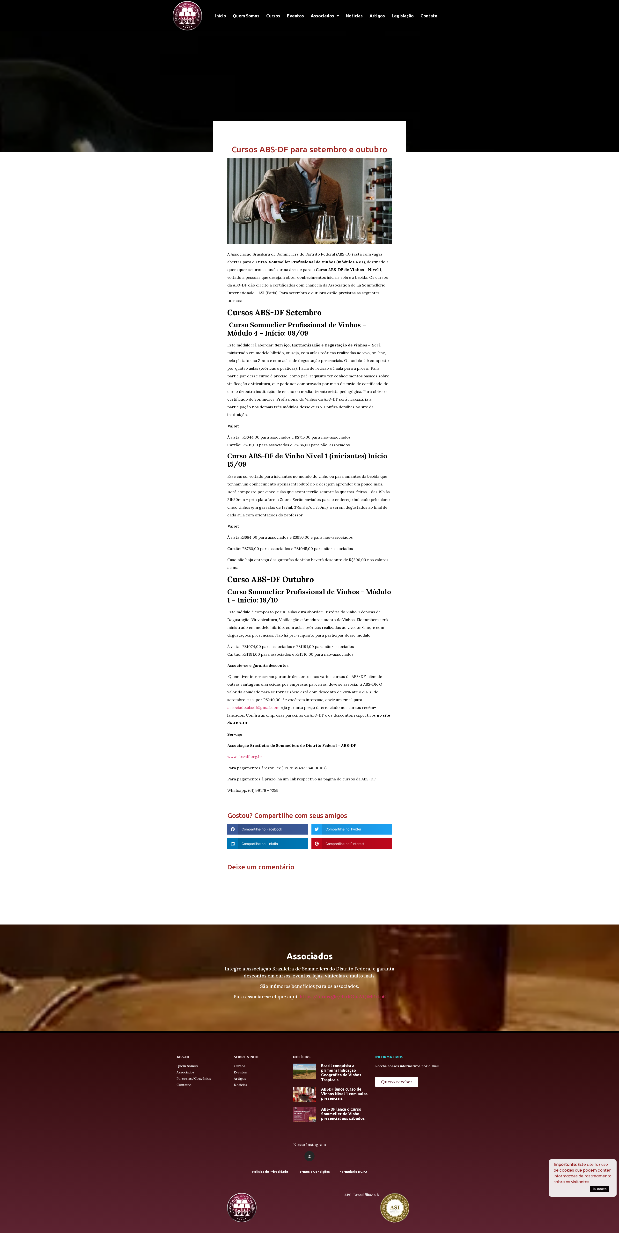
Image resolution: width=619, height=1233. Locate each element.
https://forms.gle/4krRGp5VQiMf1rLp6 (343, 996)
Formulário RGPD (353, 1171)
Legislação (403, 15)
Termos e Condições (314, 1171)
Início (220, 15)
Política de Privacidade (270, 1171)
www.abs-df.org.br (244, 756)
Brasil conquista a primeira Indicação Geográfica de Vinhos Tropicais (341, 1073)
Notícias (354, 15)
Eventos (295, 15)
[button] (396, 1082)
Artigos (377, 15)
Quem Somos (246, 15)
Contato (428, 15)
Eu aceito (599, 1189)
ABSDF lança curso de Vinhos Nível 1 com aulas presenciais (344, 1094)
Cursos (273, 15)
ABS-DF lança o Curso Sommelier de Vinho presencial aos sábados (343, 1114)
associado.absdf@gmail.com (253, 707)
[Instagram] (309, 1156)
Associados (322, 15)
